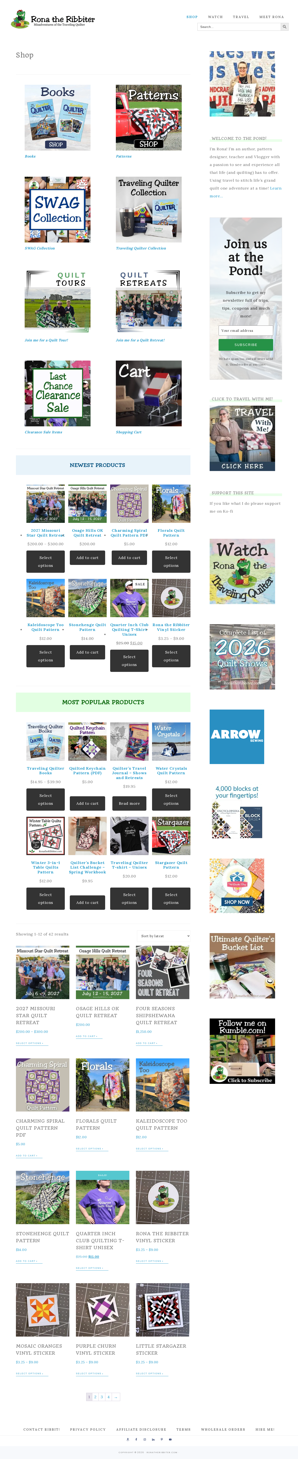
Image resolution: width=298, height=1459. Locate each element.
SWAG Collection (40, 248)
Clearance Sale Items (43, 432)
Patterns (123, 156)
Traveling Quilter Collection (141, 248)
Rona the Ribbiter (53, 19)
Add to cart (87, 557)
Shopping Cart (129, 432)
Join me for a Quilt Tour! (46, 340)
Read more (129, 803)
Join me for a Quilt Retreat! (140, 340)
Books (30, 156)
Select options (45, 561)
